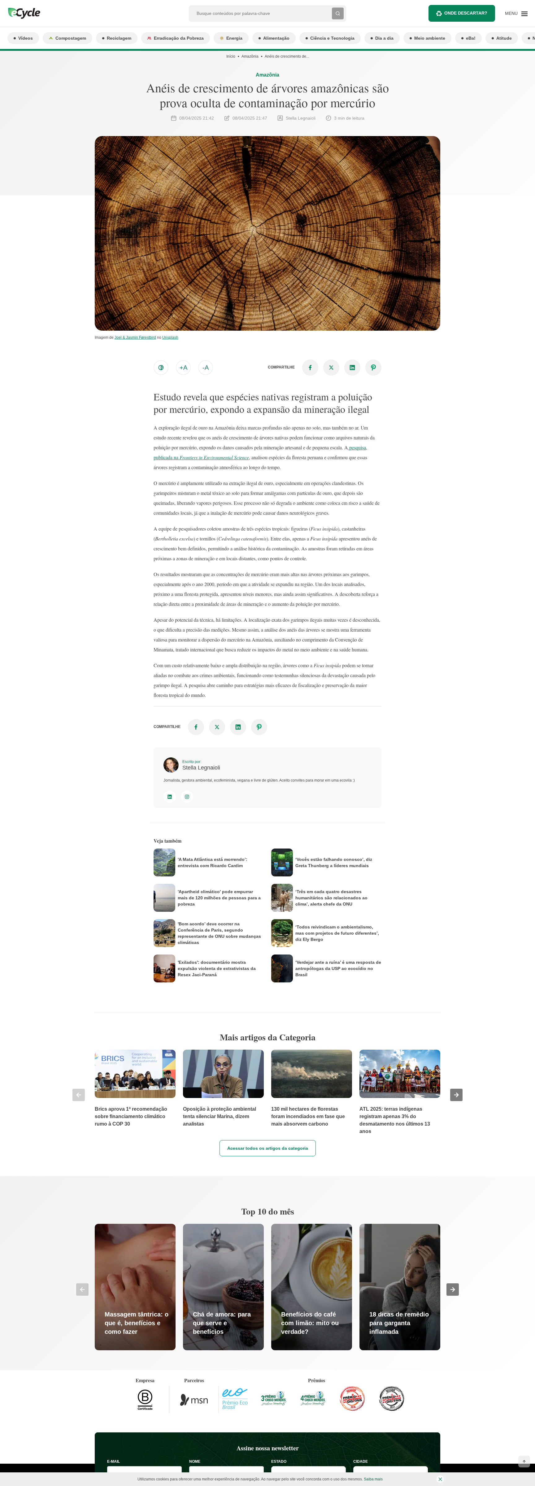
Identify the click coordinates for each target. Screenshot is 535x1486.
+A (183, 367)
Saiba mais (373, 1479)
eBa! (471, 38)
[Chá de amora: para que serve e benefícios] (223, 1287)
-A (205, 367)
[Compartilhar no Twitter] (331, 367)
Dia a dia (384, 38)
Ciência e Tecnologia (332, 38)
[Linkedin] (169, 797)
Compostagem (70, 38)
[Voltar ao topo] (524, 1461)
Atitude (504, 38)
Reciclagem (119, 38)
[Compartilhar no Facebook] (310, 367)
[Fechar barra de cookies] (440, 1479)
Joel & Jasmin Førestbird (135, 337)
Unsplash (170, 337)
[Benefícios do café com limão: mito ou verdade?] (311, 1287)
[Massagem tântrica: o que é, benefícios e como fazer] (135, 1287)
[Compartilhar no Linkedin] (352, 367)
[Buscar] (338, 13)
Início (230, 56)
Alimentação (276, 38)
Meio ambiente (429, 38)
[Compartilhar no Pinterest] (373, 367)
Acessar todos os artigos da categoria (267, 1148)
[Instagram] (187, 797)
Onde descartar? (465, 13)
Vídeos (25, 38)
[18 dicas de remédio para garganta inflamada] (399, 1287)
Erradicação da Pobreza (179, 38)
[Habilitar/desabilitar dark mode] (161, 367)
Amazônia (250, 56)
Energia (234, 38)
